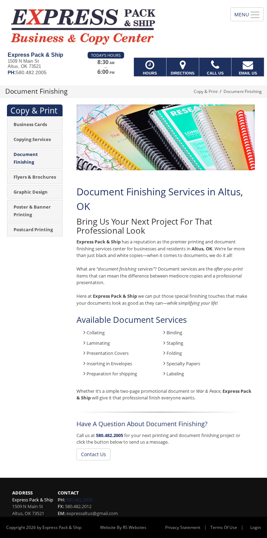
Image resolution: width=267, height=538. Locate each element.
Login (255, 527)
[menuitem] (34, 124)
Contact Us (93, 454)
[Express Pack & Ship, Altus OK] (133, 25)
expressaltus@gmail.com (92, 513)
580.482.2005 (109, 435)
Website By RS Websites (123, 527)
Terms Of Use (223, 527)
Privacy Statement (182, 527)
